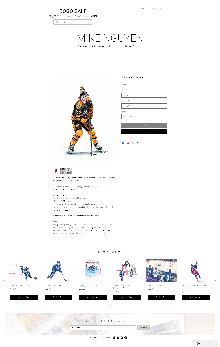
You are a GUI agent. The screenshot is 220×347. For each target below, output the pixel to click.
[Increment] (131, 116)
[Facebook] (118, 337)
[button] (155, 8)
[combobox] (144, 95)
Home (56, 67)
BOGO (73, 16)
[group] (110, 280)
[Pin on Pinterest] (127, 142)
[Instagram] (114, 337)
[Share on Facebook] (123, 142)
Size (124, 90)
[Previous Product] (4, 280)
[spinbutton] (127, 116)
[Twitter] (122, 337)
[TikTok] (125, 337)
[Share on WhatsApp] (132, 142)
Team (125, 101)
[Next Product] (215, 280)
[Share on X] (137, 142)
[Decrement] (123, 116)
